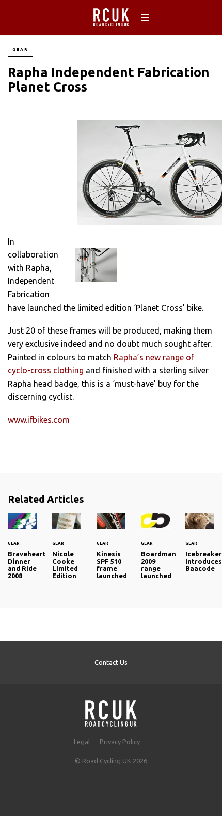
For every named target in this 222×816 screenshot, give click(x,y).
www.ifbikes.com (39, 420)
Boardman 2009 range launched (155, 552)
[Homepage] (111, 710)
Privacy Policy (120, 741)
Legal (82, 741)
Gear (20, 49)
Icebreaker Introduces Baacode (199, 548)
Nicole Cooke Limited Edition (66, 552)
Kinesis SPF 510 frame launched (111, 552)
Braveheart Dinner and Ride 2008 (22, 552)
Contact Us (111, 662)
